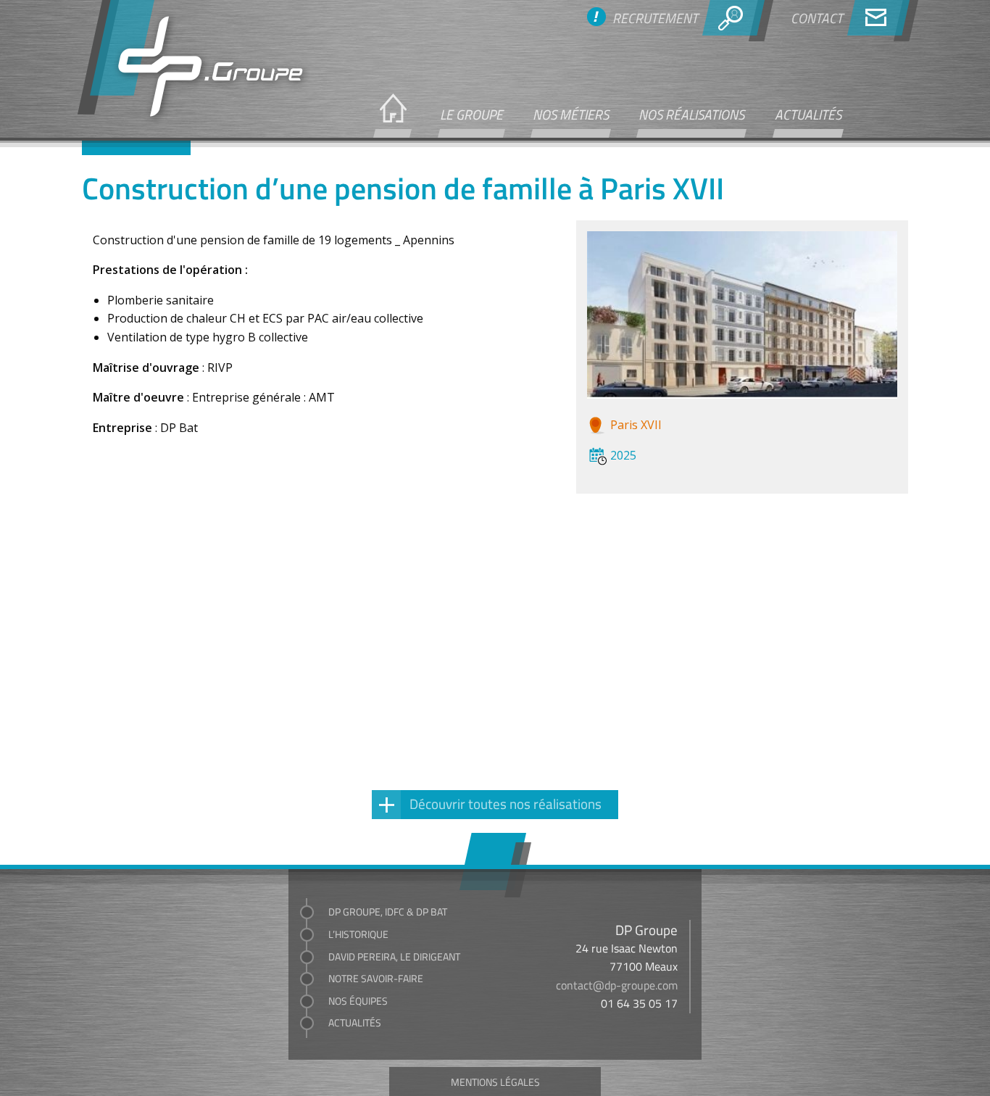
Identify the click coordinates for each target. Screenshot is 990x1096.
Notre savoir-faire (375, 978)
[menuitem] (391, 115)
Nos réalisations (691, 113)
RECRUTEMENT (655, 17)
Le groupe (471, 113)
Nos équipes (358, 1001)
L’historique (358, 934)
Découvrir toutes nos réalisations (505, 803)
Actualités (808, 113)
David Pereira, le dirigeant (394, 956)
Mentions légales (495, 1081)
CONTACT (817, 17)
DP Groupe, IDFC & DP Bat (387, 911)
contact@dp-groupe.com (617, 985)
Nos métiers (571, 113)
